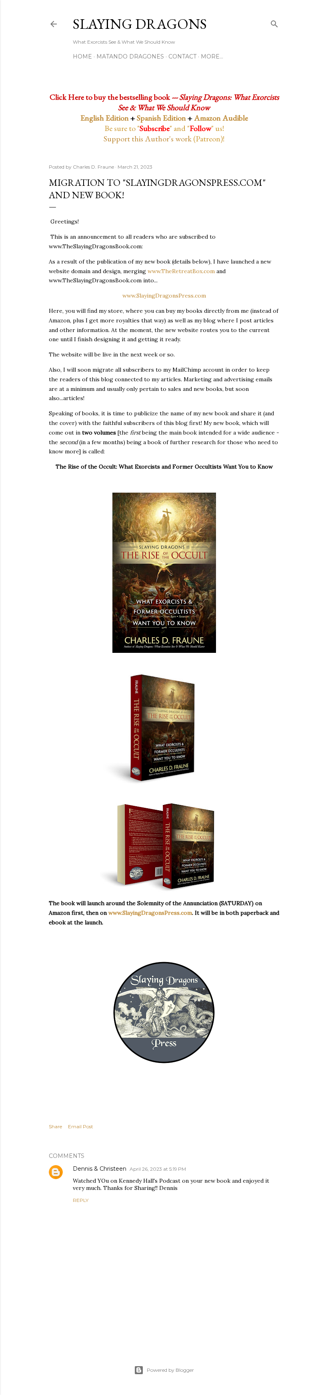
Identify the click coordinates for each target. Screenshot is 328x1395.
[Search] (274, 22)
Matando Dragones (130, 56)
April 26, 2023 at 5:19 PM (158, 1169)
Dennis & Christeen (99, 1168)
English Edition (104, 118)
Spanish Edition (161, 118)
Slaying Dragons (140, 23)
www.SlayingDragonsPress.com (164, 295)
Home (82, 56)
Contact (182, 56)
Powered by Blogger (170, 1370)
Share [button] (55, 1126)
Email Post (80, 1126)
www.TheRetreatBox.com (181, 271)
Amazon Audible (221, 118)
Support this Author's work (148, 138)
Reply (80, 1200)
